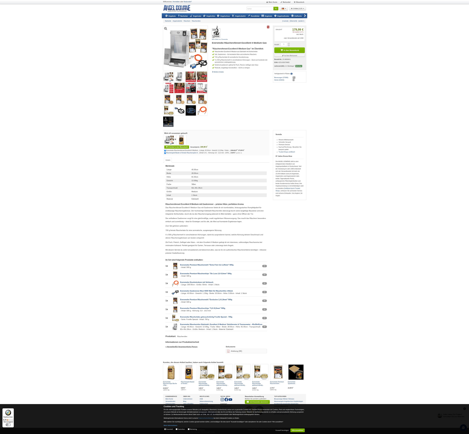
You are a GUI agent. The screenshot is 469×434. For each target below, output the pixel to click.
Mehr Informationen (170, 425)
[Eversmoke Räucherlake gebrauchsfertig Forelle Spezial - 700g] (260, 372)
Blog (184, 401)
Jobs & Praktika (188, 404)
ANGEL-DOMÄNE (178, 8)
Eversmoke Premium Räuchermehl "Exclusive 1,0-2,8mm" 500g (206, 299)
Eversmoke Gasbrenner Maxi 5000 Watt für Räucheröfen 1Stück (206, 291)
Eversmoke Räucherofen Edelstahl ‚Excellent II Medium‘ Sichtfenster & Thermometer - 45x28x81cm (221, 324)
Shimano (291, 399)
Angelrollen (287, 404)
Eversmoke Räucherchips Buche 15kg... (170, 383)
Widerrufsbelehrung (206, 401)
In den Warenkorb (291, 50)
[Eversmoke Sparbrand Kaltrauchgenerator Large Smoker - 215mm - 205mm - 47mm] (296, 372)
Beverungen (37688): (281, 77)
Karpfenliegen (298, 401)
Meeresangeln (279, 401)
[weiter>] (301, 21)
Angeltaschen (288, 401)
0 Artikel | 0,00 (298, 8)
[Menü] (12, 409)
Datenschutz (204, 404)
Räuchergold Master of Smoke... (187, 382)
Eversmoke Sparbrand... (292, 382)
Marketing (193, 429)
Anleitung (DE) (236, 351)
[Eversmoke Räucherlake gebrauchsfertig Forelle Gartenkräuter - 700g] (242, 372)
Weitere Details (219, 72)
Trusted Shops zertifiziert (287, 152)
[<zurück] (285, 21)
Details (168, 160)
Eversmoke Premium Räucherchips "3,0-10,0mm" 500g (202, 308)
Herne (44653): (279, 80)
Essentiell (169, 429)
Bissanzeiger (278, 399)
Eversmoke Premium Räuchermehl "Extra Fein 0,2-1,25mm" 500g (207, 265)
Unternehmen (187, 399)
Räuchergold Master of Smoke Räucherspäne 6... (182, 153)
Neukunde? (188, 2)
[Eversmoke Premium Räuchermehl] (278, 372)
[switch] (8, 424)
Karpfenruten (278, 404)
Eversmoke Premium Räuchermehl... (277, 382)
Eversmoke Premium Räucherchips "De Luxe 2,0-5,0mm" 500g (206, 273)
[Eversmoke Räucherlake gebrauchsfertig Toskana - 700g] (225, 372)
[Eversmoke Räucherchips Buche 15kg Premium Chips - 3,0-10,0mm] (171, 372)
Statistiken (181, 429)
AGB (201, 399)
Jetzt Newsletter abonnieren (259, 402)
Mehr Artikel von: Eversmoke (220, 39)
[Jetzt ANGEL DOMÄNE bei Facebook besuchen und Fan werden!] (222, 401)
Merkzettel (286, 2)
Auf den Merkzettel (290, 55)
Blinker (285, 399)
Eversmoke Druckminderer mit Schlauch (196, 282)
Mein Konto (273, 2)
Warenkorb (300, 2)
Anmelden (176, 2)
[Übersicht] (293, 21)
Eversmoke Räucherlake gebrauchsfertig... (204, 383)
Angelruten (294, 404)
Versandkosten (170, 401)
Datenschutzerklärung (206, 418)
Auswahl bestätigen (282, 430)
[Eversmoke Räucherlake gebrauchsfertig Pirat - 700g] (207, 372)
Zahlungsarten (170, 404)
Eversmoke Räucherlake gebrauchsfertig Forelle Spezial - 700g (206, 317)
